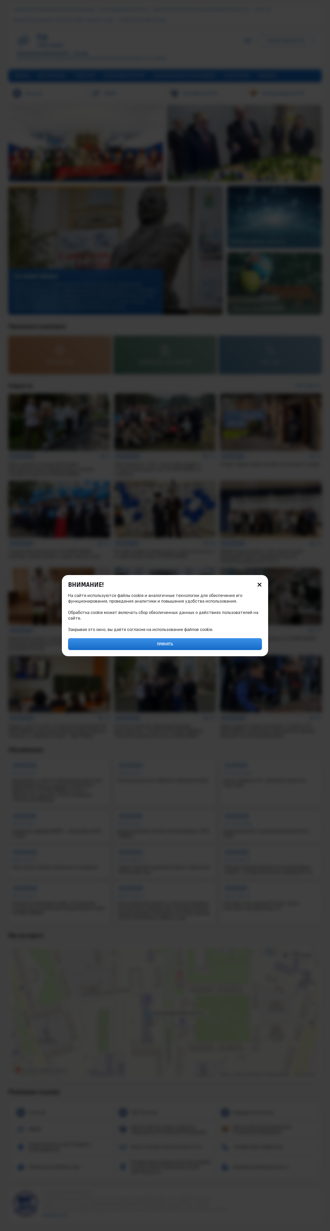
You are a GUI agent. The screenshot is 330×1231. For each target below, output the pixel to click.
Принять (165, 644)
